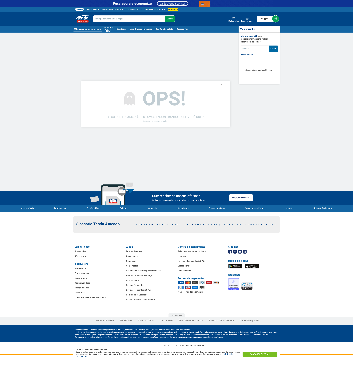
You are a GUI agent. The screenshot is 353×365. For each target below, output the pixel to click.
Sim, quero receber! (241, 197)
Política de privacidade (136, 295)
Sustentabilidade (82, 283)
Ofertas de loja (81, 256)
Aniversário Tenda (146, 320)
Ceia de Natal (167, 320)
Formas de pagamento (154, 9)
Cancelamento (132, 280)
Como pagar (131, 261)
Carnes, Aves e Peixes (254, 208)
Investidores (80, 292)
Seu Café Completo (164, 29)
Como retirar (132, 266)
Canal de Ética (184, 270)
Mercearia (152, 208)
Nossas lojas (92, 9)
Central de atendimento (111, 9)
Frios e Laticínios (217, 208)
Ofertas (79, 9)
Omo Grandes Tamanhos (141, 29)
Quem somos (80, 268)
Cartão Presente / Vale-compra (140, 299)
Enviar (273, 48)
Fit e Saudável (93, 208)
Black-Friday (126, 320)
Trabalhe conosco (133, 9)
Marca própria (27, 208)
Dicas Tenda (173, 9)
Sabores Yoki (182, 29)
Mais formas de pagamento (190, 292)
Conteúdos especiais (249, 320)
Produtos (108, 27)
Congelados (182, 208)
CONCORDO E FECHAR (260, 354)
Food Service (60, 208)
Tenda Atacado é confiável (191, 320)
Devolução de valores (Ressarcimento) (143, 270)
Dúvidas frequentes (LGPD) (138, 290)
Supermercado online (104, 320)
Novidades (121, 29)
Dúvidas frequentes (135, 285)
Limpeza (288, 208)
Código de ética (81, 288)
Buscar (170, 19)
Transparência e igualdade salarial (90, 297)
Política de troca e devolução (139, 275)
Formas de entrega (135, 251)
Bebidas (123, 208)
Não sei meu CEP (247, 54)
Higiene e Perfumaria (322, 208)
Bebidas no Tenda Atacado (221, 320)
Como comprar (133, 256)
